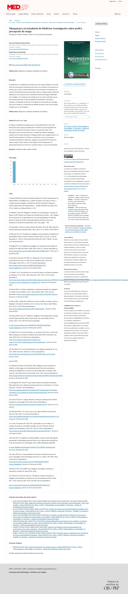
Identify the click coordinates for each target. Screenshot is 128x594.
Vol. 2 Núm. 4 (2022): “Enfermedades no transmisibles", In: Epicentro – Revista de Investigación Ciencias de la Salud (41, 22)
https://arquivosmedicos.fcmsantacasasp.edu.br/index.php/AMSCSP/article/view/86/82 (35, 375)
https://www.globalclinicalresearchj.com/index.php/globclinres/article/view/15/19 (34, 416)
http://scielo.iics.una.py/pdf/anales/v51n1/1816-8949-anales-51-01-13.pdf (32, 354)
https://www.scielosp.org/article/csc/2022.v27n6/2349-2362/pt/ (38, 294)
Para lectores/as (99, 53)
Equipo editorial (23, 14)
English (97, 35)
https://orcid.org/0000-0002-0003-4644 (18, 49)
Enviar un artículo (101, 23)
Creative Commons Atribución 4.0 (73, 162)
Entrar (120, 1)
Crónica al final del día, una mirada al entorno (43, 547)
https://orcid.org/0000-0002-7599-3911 (18, 58)
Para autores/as (99, 56)
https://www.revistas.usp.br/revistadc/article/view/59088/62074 (29, 251)
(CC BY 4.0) (75, 189)
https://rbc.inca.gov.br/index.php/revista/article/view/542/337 (28, 404)
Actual (49, 14)
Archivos (56, 14)
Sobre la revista (10, 14)
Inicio (10, 20)
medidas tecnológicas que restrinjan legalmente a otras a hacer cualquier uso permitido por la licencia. (78, 230)
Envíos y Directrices (37, 14)
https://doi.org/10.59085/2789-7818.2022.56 (26, 65)
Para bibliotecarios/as (101, 59)
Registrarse (113, 1)
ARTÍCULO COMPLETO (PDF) (75, 84)
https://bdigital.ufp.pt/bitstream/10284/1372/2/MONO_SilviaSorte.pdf (33, 447)
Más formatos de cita (71, 117)
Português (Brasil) (100, 41)
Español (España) (100, 38)
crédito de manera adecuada (76, 209)
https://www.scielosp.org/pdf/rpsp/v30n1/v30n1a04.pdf (26, 309)
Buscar (75, 14)
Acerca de (65, 14)
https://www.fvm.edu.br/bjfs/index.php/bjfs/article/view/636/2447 (29, 431)
